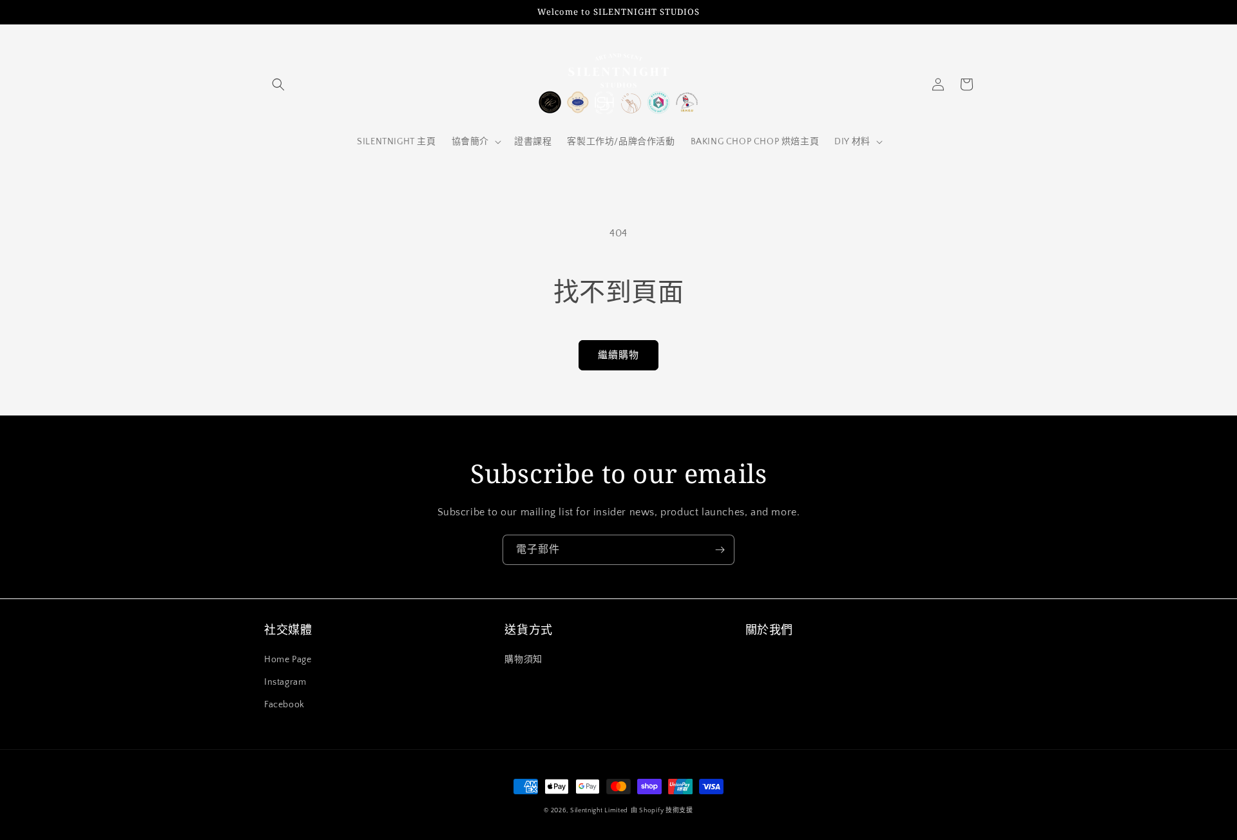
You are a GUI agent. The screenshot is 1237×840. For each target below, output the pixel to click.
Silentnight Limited (599, 810)
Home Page (287, 659)
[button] (278, 84)
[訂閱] (719, 550)
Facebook (284, 705)
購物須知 (523, 659)
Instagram (285, 682)
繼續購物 (618, 355)
